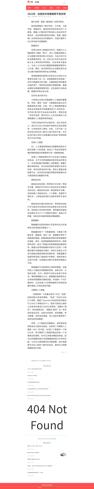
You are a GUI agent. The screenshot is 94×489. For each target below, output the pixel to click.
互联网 (36, 8)
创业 (65, 8)
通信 (51, 8)
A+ (62, 17)
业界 (29, 8)
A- (66, 17)
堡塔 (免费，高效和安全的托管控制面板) (49, 438)
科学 (58, 8)
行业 (44, 8)
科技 (37, 1)
